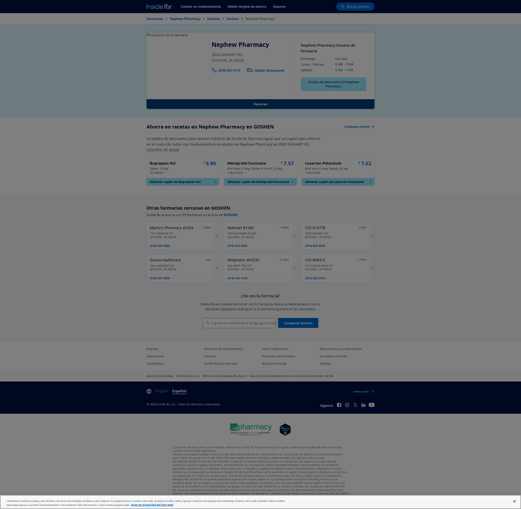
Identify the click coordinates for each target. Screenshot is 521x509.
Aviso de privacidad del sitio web (152, 505)
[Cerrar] (514, 501)
